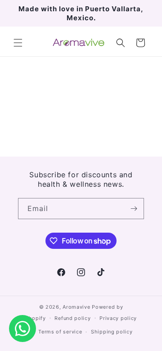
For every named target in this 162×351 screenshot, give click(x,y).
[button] (18, 43)
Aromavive (76, 307)
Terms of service (60, 331)
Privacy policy (118, 318)
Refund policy (72, 318)
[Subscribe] (134, 208)
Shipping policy (112, 331)
